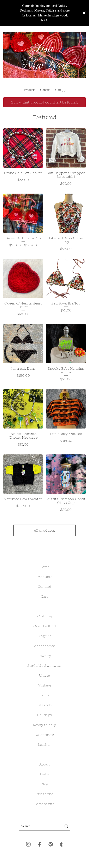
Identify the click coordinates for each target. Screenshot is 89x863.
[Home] (44, 55)
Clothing (44, 616)
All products (44, 530)
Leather (44, 744)
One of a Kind (44, 626)
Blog (44, 784)
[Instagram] (28, 844)
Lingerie (44, 636)
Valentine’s (44, 734)
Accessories (44, 646)
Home (44, 567)
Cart (44, 596)
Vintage (44, 685)
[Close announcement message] (84, 13)
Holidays (44, 715)
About (44, 764)
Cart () (60, 90)
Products (29, 90)
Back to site (44, 804)
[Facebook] (39, 844)
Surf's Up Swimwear (44, 665)
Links (44, 774)
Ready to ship (44, 725)
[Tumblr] (61, 844)
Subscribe (44, 794)
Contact (45, 90)
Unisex (44, 675)
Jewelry (44, 655)
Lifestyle (44, 705)
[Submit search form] (66, 826)
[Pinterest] (50, 844)
